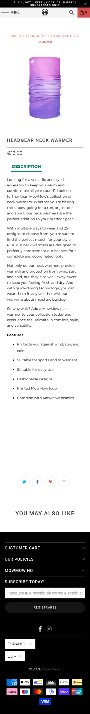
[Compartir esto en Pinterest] (50, 481)
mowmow (51, 669)
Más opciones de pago (44, 465)
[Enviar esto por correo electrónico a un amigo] (64, 481)
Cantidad (14, 416)
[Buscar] (71, 13)
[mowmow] (45, 13)
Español (17, 644)
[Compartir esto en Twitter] (24, 481)
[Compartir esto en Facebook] (37, 481)
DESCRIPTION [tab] (26, 166)
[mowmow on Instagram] (49, 629)
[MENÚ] (2, 13)
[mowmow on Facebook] (40, 629)
